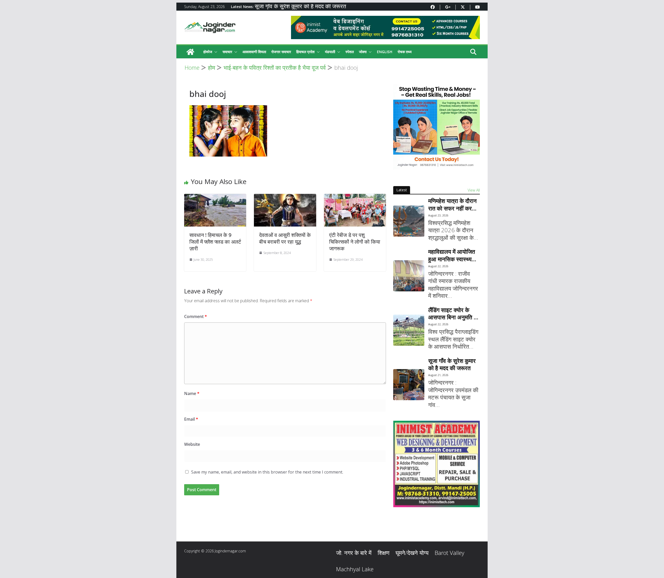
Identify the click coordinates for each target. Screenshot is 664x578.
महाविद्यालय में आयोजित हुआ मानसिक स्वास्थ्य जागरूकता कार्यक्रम (451, 255)
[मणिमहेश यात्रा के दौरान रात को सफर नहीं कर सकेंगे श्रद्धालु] (408, 221)
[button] (214, 51)
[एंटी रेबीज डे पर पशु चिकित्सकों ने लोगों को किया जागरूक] (355, 197)
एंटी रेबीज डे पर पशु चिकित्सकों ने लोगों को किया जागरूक (354, 241)
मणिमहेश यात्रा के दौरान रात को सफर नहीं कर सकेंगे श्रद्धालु (452, 204)
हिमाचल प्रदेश (305, 51)
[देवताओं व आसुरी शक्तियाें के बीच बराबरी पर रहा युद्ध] (285, 197)
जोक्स (362, 51)
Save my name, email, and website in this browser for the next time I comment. (267, 472)
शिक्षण (383, 552)
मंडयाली (330, 51)
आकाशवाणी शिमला (254, 51)
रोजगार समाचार (281, 51)
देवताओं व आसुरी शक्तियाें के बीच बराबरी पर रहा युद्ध (285, 238)
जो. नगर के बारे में (353, 552)
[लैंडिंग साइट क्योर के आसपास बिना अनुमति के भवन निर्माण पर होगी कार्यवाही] (408, 330)
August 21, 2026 (438, 375)
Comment (195, 316)
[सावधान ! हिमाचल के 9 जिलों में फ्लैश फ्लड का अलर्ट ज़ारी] (215, 197)
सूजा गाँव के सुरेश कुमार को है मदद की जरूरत (300, 7)
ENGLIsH (384, 51)
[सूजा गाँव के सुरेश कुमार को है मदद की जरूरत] (408, 384)
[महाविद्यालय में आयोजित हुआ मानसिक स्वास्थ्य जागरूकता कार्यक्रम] (408, 275)
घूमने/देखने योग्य (412, 552)
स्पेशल (349, 51)
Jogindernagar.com (230, 550)
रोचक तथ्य (405, 51)
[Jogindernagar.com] (190, 52)
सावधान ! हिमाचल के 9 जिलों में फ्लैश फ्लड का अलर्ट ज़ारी (215, 241)
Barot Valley (449, 552)
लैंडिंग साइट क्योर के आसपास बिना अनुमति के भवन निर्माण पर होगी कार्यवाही (453, 313)
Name (191, 393)
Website (192, 444)
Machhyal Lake (355, 569)
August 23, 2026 (438, 215)
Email (191, 419)
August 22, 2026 (438, 266)
